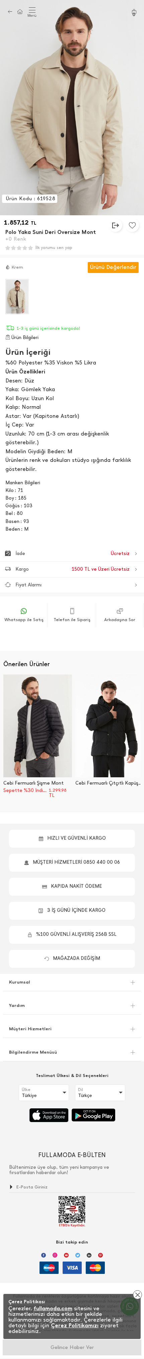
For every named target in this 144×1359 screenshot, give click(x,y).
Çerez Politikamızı (74, 1325)
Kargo (72, 569)
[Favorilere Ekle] (132, 225)
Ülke (26, 1089)
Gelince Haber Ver (72, 1347)
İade (72, 553)
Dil (80, 1089)
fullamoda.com (52, 1308)
